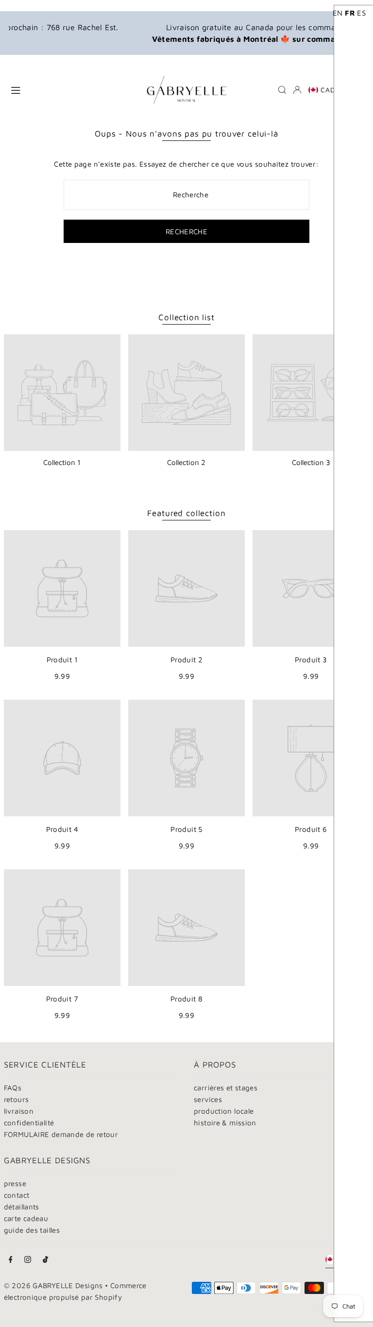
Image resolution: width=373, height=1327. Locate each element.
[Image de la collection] (62, 392)
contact (17, 1195)
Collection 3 (311, 462)
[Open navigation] (69, 89)
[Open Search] (282, 90)
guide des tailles (32, 1230)
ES (361, 13)
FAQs (13, 1088)
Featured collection (186, 513)
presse (15, 1183)
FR (350, 13)
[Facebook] (11, 1260)
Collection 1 (62, 462)
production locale (224, 1111)
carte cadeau (26, 1218)
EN (338, 13)
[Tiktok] (45, 1260)
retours (16, 1099)
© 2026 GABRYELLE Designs (53, 1285)
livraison (19, 1111)
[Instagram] (27, 1260)
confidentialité (29, 1123)
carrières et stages (225, 1088)
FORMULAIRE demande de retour (61, 1134)
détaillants (21, 1207)
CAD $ (331, 90)
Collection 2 (186, 462)
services (208, 1099)
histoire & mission (225, 1123)
